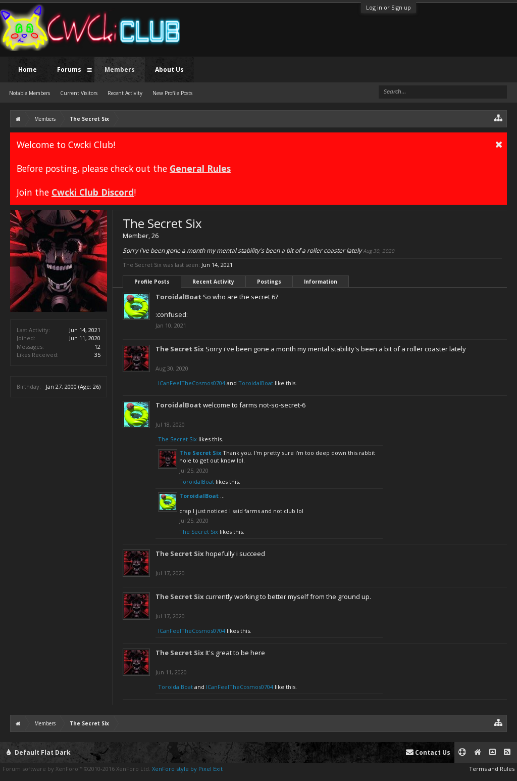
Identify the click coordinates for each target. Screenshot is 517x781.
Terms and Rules (491, 768)
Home (27, 69)
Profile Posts (152, 281)
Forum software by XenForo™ (76, 768)
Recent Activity (213, 281)
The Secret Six (180, 348)
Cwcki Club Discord (92, 192)
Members (120, 69)
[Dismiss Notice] (499, 144)
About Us (169, 69)
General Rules (200, 168)
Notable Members (29, 93)
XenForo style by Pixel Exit (187, 768)
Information (320, 281)
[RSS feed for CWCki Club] (507, 752)
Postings (269, 281)
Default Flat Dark (42, 752)
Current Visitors (78, 93)
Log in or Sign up (388, 7)
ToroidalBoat (178, 296)
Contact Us (431, 752)
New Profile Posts (172, 93)
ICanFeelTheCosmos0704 (191, 383)
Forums (69, 69)
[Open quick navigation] (498, 117)
